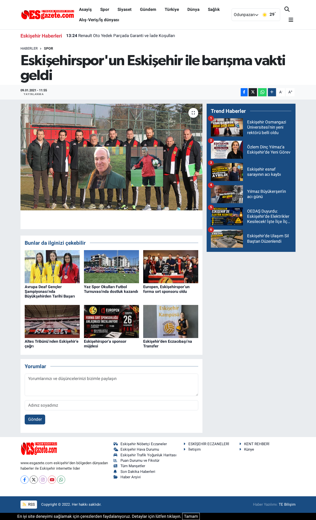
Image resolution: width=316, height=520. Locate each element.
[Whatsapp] (61, 480)
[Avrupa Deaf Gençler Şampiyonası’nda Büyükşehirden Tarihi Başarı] (52, 266)
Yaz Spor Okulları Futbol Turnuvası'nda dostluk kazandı (111, 289)
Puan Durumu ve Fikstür (139, 460)
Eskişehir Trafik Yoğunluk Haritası (148, 455)
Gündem (148, 9)
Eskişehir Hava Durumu (139, 449)
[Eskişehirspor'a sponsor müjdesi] (111, 321)
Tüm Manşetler (132, 466)
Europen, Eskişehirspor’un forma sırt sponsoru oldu (166, 289)
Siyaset (125, 9)
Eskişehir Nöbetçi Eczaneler (143, 444)
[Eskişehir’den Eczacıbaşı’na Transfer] (170, 321)
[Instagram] (43, 480)
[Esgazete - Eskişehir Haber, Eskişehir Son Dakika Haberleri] (47, 14)
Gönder (35, 419)
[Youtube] (52, 480)
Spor (104, 9)
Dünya (193, 9)
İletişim (194, 449)
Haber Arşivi (130, 477)
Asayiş (85, 9)
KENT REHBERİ (256, 444)
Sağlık (214, 9)
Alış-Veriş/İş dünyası (99, 19)
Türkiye (172, 9)
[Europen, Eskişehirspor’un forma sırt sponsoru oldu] (170, 266)
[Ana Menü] (288, 20)
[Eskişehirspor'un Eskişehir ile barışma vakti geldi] (111, 157)
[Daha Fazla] (272, 92)
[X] (34, 480)
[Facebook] (24, 480)
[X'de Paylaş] (253, 92)
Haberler (29, 48)
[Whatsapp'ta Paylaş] (262, 92)
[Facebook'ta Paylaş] (244, 92)
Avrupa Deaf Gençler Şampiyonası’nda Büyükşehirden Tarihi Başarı (50, 291)
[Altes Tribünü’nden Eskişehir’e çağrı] (52, 321)
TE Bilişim (287, 504)
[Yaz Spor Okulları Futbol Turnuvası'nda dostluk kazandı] (111, 266)
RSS (31, 504)
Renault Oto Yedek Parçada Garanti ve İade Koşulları (120, 35)
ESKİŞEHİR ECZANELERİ (208, 444)
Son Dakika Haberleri (137, 471)
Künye (249, 449)
